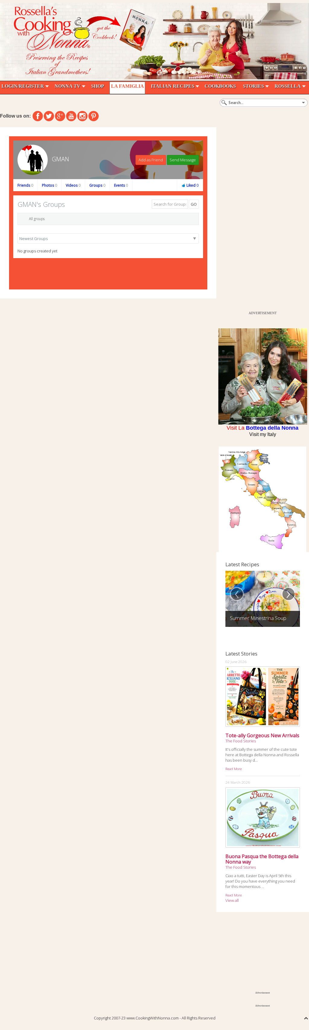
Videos (73, 185)
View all (232, 900)
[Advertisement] (261, 217)
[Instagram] (82, 116)
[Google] (60, 116)
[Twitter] (49, 116)
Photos (49, 185)
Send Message (183, 160)
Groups (97, 185)
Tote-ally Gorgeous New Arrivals (262, 735)
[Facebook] (37, 116)
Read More (233, 768)
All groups (37, 218)
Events (121, 185)
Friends (25, 185)
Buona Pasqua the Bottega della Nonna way (261, 859)
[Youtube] (71, 116)
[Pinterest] (93, 116)
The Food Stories (240, 741)
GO (194, 204)
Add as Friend (151, 160)
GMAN (60, 159)
